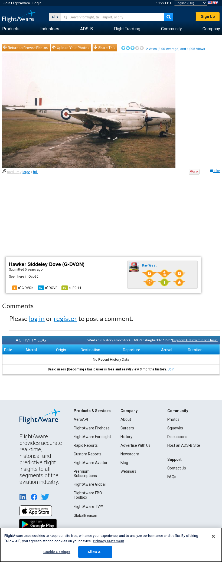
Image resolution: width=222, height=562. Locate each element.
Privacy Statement (108, 541)
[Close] (213, 536)
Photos (173, 419)
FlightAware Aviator (90, 463)
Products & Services (92, 411)
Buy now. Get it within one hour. (195, 340)
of (48, 288)
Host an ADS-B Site (183, 445)
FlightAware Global (90, 484)
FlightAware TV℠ (88, 506)
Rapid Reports (86, 445)
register (65, 318)
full (35, 172)
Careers (127, 428)
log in (37, 318)
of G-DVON (24, 288)
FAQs (171, 477)
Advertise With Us (135, 445)
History (126, 437)
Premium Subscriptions (85, 473)
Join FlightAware (17, 3)
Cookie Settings (56, 552)
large (26, 172)
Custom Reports (88, 454)
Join (171, 369)
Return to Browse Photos (28, 47)
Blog (124, 463)
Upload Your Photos (73, 47)
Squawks (175, 428)
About (125, 419)
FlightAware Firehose (92, 428)
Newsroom (129, 454)
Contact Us (176, 468)
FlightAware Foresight (92, 437)
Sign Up (208, 16)
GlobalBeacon (85, 515)
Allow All (95, 552)
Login (36, 3)
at (72, 288)
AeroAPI (81, 419)
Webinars (128, 471)
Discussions (177, 437)
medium (13, 172)
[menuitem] (11, 29)
